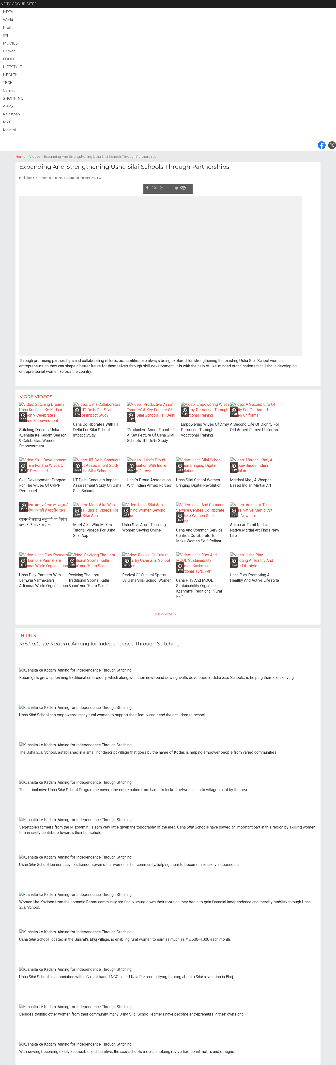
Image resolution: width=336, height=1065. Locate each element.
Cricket (9, 51)
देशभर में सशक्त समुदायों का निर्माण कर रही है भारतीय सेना (43, 519)
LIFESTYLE (12, 67)
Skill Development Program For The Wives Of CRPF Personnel (42, 482)
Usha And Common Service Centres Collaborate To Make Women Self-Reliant (199, 533)
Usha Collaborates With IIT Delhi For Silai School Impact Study (96, 427)
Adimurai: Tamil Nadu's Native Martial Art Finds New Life (254, 527)
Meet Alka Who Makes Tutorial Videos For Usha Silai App (94, 527)
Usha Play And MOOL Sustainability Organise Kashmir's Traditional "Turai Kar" (199, 585)
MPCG (8, 122)
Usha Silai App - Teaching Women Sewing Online (144, 525)
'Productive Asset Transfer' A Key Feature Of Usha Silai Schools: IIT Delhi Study (150, 432)
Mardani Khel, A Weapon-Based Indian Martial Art (251, 480)
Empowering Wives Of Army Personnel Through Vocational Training (205, 427)
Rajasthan (11, 114)
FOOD (8, 59)
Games (9, 90)
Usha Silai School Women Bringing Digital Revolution (198, 480)
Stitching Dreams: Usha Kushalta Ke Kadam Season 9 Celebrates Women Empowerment (42, 435)
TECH (8, 82)
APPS (8, 106)
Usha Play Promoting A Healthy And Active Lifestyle (254, 575)
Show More (164, 611)
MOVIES (10, 43)
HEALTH (10, 75)
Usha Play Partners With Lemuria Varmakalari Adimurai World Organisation (43, 577)
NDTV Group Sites (18, 4)
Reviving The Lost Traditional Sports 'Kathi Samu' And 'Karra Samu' (88, 577)
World (8, 19)
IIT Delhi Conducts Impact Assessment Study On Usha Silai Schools (97, 482)
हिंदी (5, 35)
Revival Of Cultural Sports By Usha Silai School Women (146, 575)
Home (21, 156)
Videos (36, 156)
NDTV (8, 12)
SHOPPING (13, 98)
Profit (8, 27)
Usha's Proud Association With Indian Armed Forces (149, 480)
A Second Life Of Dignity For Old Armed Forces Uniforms (254, 424)
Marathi (9, 130)
